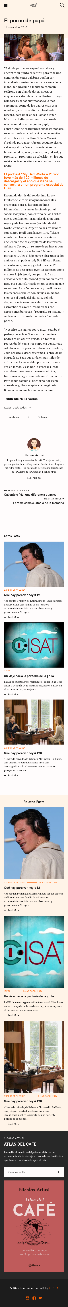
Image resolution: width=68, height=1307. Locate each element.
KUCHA (54, 1288)
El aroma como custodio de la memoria (37, 503)
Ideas (7, 670)
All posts (34, 478)
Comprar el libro (17, 1172)
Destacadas (20, 407)
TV (29, 407)
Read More (13, 617)
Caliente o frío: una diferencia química (30, 494)
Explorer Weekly (15, 590)
